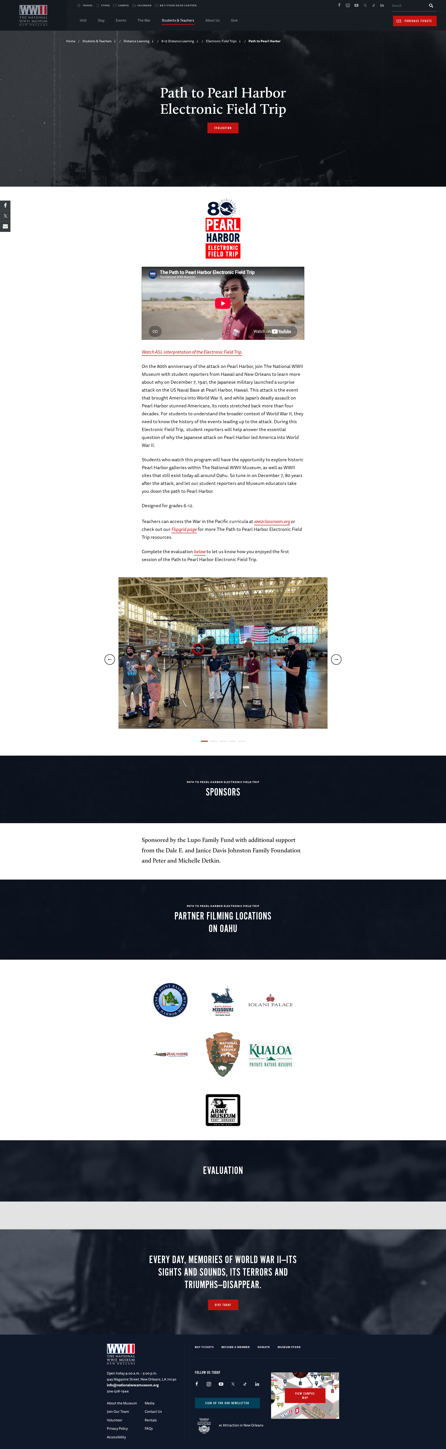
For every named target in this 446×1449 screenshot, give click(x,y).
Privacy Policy (117, 1428)
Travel (88, 5)
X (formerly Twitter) (364, 5)
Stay (101, 20)
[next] (336, 659)
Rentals (151, 1420)
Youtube (356, 5)
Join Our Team (118, 1411)
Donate (264, 1347)
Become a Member (235, 1347)
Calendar (144, 5)
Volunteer (114, 1420)
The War (144, 20)
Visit (83, 20)
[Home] (33, 15)
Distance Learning (136, 41)
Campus (123, 5)
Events (121, 20)
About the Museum (122, 1403)
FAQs (149, 1428)
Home (70, 41)
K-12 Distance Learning (177, 41)
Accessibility (116, 1437)
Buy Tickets (204, 1347)
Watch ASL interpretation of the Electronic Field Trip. (192, 351)
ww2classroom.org (272, 521)
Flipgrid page (184, 529)
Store (105, 5)
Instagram (347, 5)
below (200, 551)
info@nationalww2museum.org (133, 1385)
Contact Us (153, 1411)
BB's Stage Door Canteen (178, 5)
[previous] (110, 659)
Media (149, 1403)
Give (234, 20)
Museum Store (289, 1347)
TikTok (373, 5)
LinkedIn (382, 5)
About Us (212, 20)
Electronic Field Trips (221, 41)
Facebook (339, 5)
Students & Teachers (178, 20)
